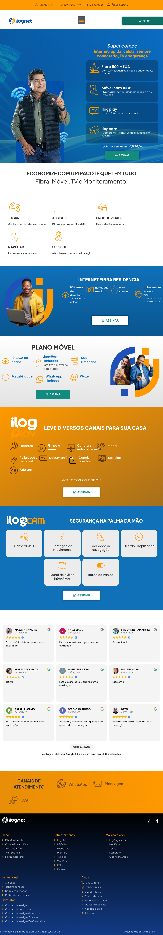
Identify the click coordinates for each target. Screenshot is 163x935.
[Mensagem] (97, 783)
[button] (81, 20)
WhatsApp (78, 784)
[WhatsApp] (61, 783)
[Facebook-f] (157, 821)
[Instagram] (149, 821)
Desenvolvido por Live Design (139, 931)
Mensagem (114, 783)
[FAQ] (13, 800)
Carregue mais (81, 746)
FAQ (24, 800)
